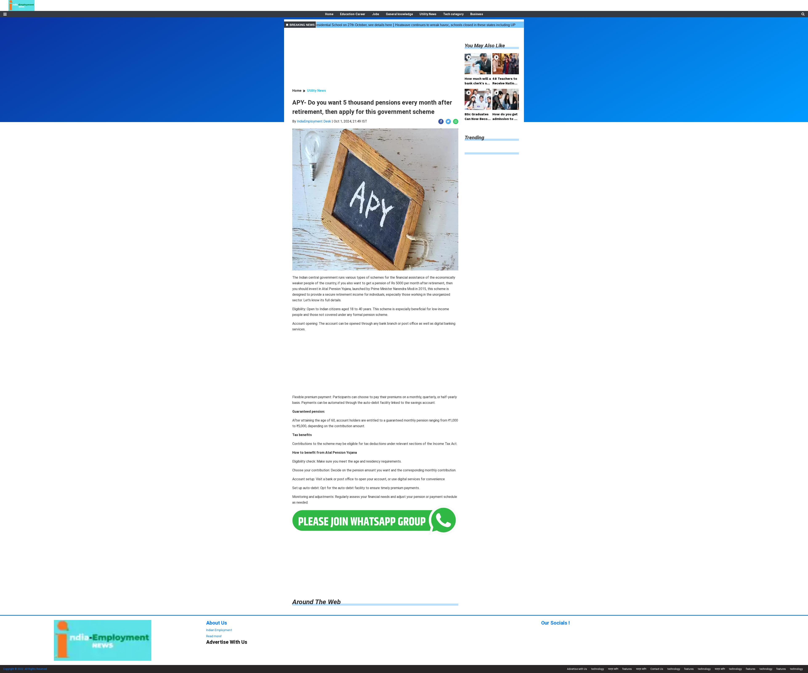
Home (329, 14)
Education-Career (352, 14)
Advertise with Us (577, 669)
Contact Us (656, 669)
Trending (474, 138)
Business (476, 14)
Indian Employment (219, 630)
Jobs (375, 14)
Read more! (214, 636)
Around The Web (316, 602)
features (627, 669)
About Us (216, 623)
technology (597, 669)
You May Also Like (485, 46)
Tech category (453, 14)
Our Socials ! (555, 623)
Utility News (428, 14)
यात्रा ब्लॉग (613, 669)
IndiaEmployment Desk (314, 121)
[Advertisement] (375, 58)
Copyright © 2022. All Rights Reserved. (25, 669)
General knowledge (399, 14)
